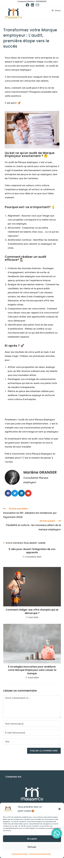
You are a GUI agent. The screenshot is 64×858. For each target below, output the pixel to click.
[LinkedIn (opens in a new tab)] (32, 5)
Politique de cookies (20, 854)
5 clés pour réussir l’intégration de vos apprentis (32, 551)
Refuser (32, 846)
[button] (59, 808)
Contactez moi (13, 776)
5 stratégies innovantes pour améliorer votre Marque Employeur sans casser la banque (32, 670)
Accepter (32, 838)
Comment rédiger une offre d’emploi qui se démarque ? (32, 611)
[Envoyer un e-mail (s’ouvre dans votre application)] (37, 5)
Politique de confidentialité (40, 854)
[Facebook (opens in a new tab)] (27, 5)
